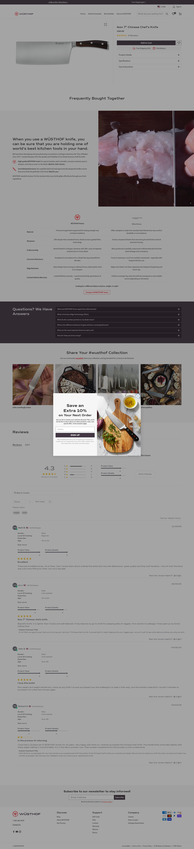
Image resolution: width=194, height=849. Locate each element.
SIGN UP (75, 435)
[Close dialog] (138, 396)
